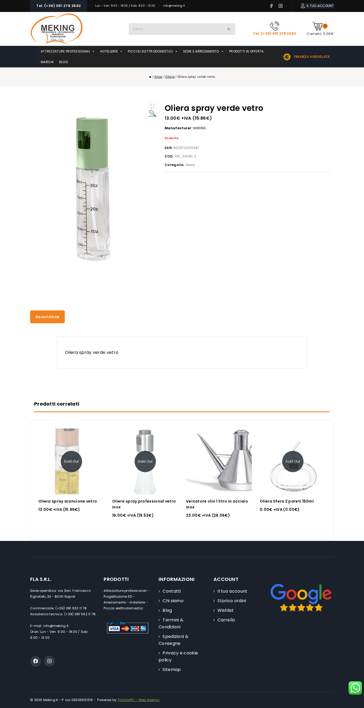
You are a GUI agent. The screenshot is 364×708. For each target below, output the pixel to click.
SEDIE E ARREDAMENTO (201, 51)
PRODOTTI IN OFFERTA (246, 51)
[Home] (150, 77)
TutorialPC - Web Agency (139, 700)
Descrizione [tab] (47, 316)
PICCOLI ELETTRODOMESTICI (150, 51)
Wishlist (225, 610)
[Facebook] (271, 6)
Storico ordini (231, 601)
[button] (152, 106)
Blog (167, 610)
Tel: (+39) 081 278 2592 (58, 5)
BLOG (63, 62)
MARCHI (47, 62)
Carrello (226, 620)
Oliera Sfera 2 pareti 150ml (287, 501)
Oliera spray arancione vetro (67, 501)
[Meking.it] (56, 29)
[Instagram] (280, 6)
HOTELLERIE (109, 51)
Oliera (190, 165)
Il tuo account (232, 591)
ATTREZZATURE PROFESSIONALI (65, 51)
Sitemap (172, 669)
